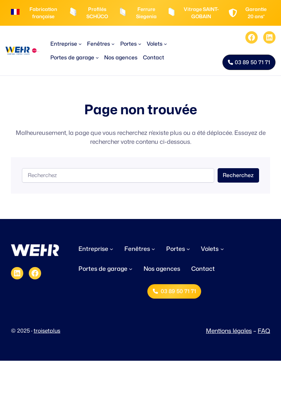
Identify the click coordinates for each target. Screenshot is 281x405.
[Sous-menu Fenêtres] (112, 43)
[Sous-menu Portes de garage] (97, 57)
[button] (249, 62)
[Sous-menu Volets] (165, 43)
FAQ (264, 330)
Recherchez (238, 175)
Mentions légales (229, 330)
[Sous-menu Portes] (139, 43)
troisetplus (47, 330)
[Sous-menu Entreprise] (80, 43)
